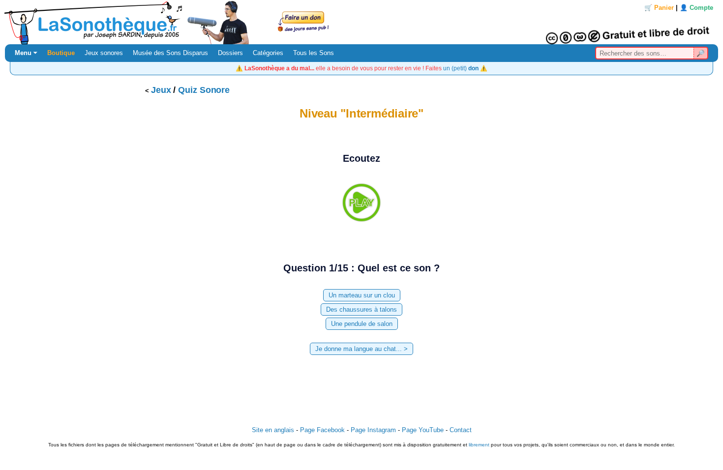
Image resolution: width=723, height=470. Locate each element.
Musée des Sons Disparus (170, 53)
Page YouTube (423, 430)
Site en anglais (273, 430)
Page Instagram (373, 430)
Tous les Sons (313, 53)
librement (479, 444)
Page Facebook (322, 430)
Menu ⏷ (26, 53)
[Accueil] (361, 22)
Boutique (61, 53)
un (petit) (461, 68)
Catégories (268, 53)
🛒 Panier (659, 7)
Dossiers (230, 53)
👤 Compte (696, 7)
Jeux (161, 90)
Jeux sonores (104, 53)
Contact (461, 430)
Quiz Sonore (204, 90)
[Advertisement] (361, 388)
